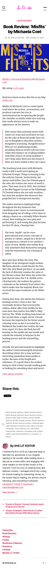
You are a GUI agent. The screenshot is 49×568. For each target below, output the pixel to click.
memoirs (19, 431)
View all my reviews (12, 374)
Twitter (17, 484)
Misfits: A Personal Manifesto (17, 79)
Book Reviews (9, 533)
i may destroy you (22, 428)
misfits (40, 431)
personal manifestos (20, 434)
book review (11, 418)
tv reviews (34, 434)
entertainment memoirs (16, 426)
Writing (6, 536)
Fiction (5, 540)
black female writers (32, 412)
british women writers (22, 423)
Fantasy (6, 549)
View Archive (9, 492)
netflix (8, 434)
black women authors (15, 415)
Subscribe (7, 530)
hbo (28, 426)
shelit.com (7, 100)
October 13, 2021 (37, 38)
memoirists (10, 431)
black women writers (33, 415)
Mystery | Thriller (11, 553)
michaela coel (30, 431)
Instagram (7, 484)
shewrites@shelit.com (12, 487)
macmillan (34, 428)
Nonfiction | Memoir (12, 543)
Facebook (27, 484)
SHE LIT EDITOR (17, 38)
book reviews (24, 21)
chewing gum (38, 423)
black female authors (14, 412)
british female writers (22, 420)
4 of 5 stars (18, 88)
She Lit (13, 563)
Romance (7, 546)
